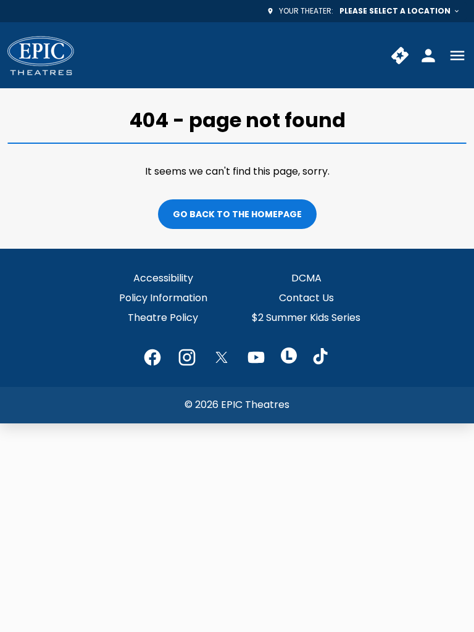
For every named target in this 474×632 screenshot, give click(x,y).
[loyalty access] (428, 55)
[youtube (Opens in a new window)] (256, 357)
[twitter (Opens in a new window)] (221, 357)
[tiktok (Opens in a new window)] (321, 357)
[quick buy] (400, 55)
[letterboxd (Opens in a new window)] (289, 355)
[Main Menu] (457, 55)
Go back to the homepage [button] (237, 214)
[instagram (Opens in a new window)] (187, 357)
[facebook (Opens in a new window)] (152, 357)
